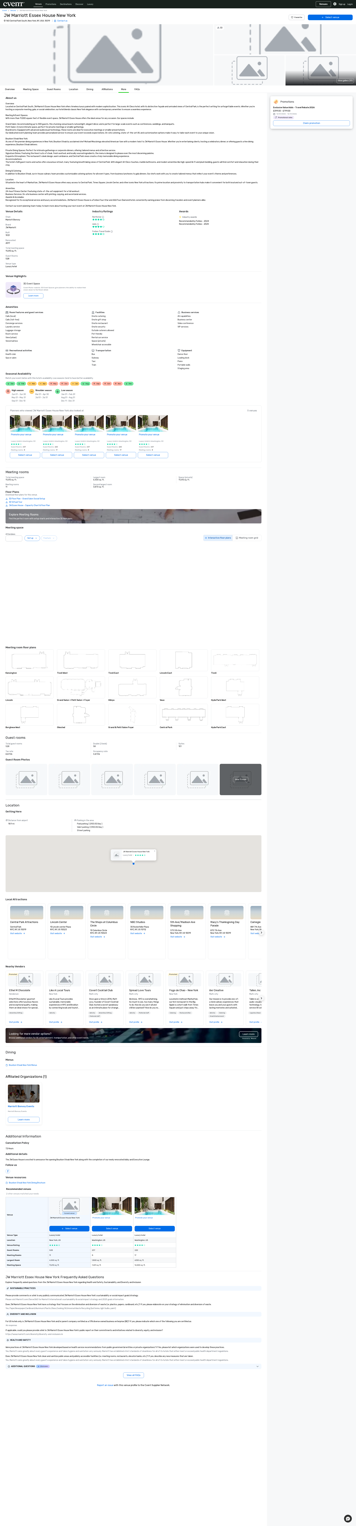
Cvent (4, 10)
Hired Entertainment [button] (217, 1016)
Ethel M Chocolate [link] (19, 990)
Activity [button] (52, 1013)
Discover (79, 4)
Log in (350, 4)
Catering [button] (173, 1013)
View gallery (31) (345, 80)
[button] (106, 54)
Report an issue (105, 1385)
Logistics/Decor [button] (255, 1013)
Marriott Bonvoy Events (21, 1106)
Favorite (298, 17)
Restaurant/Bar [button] (185, 1013)
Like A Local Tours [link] (59, 990)
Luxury (90, 4)
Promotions (51, 4)
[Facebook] (8, 1171)
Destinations (66, 4)
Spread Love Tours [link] (140, 990)
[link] (24, 979)
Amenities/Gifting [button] (16, 1013)
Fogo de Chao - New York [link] (183, 990)
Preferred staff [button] (95, 1016)
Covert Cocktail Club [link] (101, 990)
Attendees (10, 534)
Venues (38, 4)
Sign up (342, 4)
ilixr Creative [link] (216, 990)
